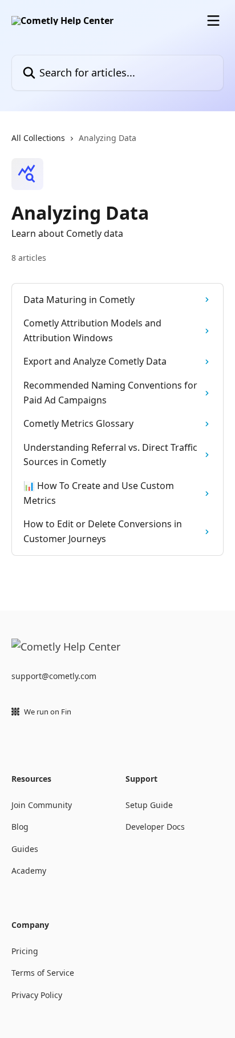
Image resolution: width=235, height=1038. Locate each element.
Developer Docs (155, 826)
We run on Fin (47, 711)
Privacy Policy (36, 994)
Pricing (24, 951)
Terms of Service (42, 972)
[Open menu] (213, 20)
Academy (28, 870)
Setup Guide (149, 804)
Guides (24, 848)
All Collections (38, 137)
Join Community (41, 804)
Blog (20, 826)
